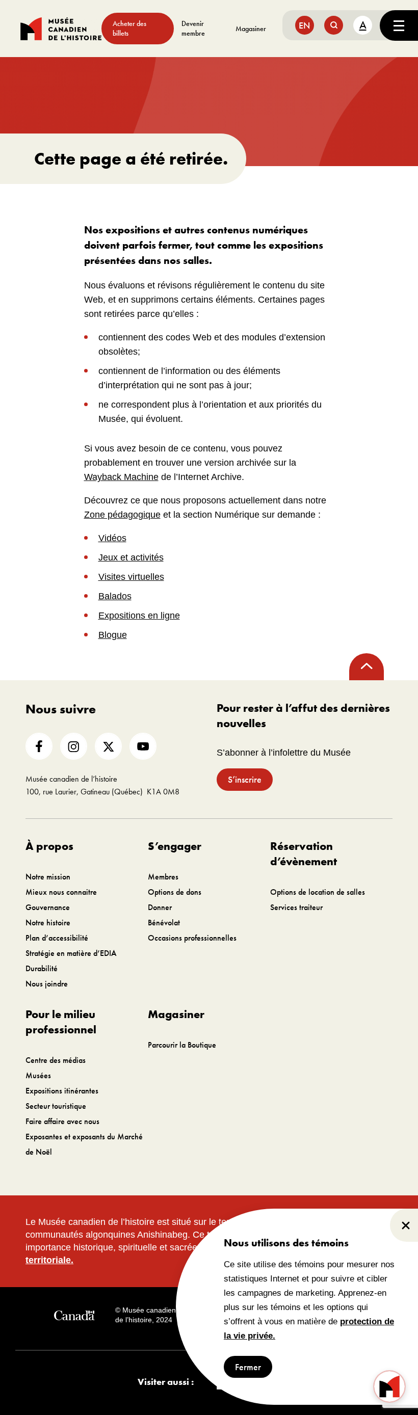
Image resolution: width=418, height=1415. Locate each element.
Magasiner (251, 28)
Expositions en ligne (139, 615)
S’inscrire (245, 779)
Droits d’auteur (218, 1315)
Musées (38, 1075)
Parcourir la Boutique (182, 1044)
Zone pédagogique (122, 515)
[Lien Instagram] (73, 746)
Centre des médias (55, 1060)
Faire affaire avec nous (62, 1121)
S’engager (174, 846)
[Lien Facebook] (39, 746)
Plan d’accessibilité (56, 937)
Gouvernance (47, 907)
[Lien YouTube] (142, 746)
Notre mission (47, 876)
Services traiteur (296, 907)
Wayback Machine (121, 477)
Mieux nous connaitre (61, 892)
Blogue (112, 635)
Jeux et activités (131, 557)
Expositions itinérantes (61, 1090)
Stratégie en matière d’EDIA (71, 953)
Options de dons (174, 892)
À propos (49, 846)
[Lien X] (108, 746)
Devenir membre (193, 28)
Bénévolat (164, 922)
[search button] (333, 25)
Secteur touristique (55, 1106)
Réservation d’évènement (303, 854)
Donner (160, 907)
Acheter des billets (129, 28)
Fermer (248, 1367)
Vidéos (112, 538)
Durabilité (41, 968)
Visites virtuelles (131, 577)
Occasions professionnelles (192, 937)
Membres (163, 876)
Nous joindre (46, 983)
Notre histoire (47, 922)
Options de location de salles (317, 892)
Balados (115, 596)
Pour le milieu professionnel (60, 1022)
